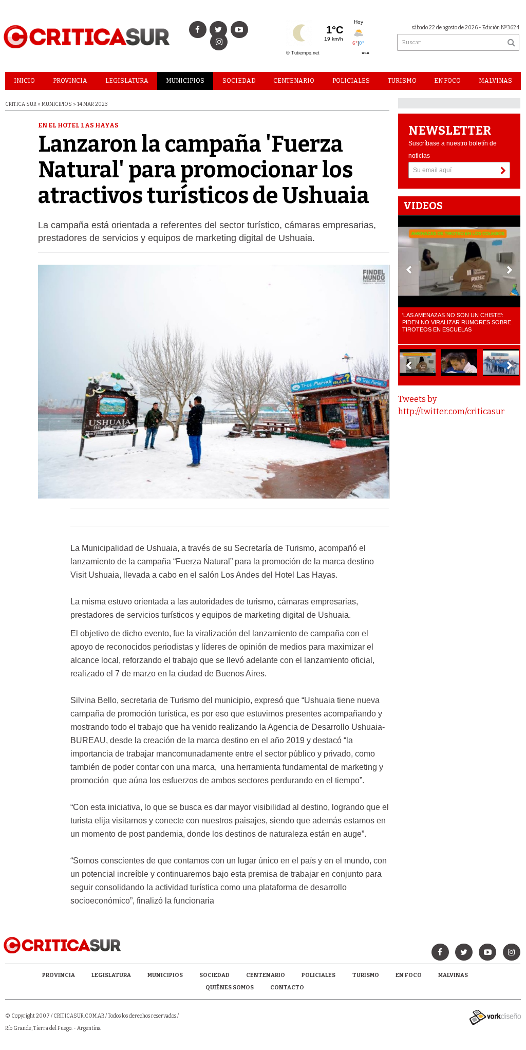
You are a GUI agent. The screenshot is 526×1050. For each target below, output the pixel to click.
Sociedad (239, 80)
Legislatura (126, 80)
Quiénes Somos (229, 987)
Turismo (402, 80)
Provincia (70, 80)
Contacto (287, 987)
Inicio (24, 80)
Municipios (185, 80)
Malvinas (495, 80)
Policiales (351, 80)
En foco (447, 80)
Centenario (293, 80)
